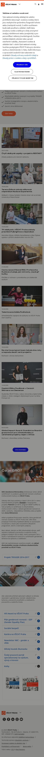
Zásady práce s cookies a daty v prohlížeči (19, 58)
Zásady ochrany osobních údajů (24, 55)
